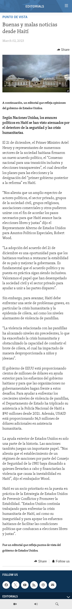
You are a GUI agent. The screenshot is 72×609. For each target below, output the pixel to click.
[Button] (63, 49)
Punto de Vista (14, 17)
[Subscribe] (52, 585)
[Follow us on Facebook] (6, 585)
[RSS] (34, 585)
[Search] (57, 604)
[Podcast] (43, 585)
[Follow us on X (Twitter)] (15, 585)
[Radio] (36, 604)
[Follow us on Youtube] (25, 585)
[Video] (15, 604)
